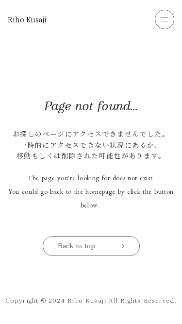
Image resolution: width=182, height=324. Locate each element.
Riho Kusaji (27, 19)
